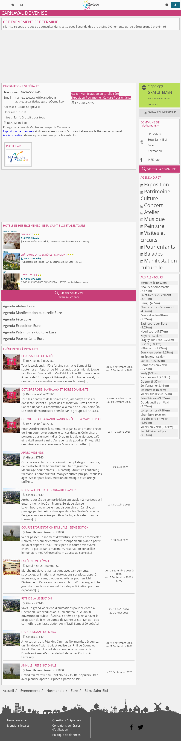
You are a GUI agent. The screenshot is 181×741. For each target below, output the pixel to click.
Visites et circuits (153, 236)
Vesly (144, 373)
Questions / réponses (66, 720)
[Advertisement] (90, 56)
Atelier (75, 94)
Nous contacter (17, 720)
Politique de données (66, 735)
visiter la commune (159, 169)
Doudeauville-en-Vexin (155, 402)
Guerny (145, 381)
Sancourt (147, 361)
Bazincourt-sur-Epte (154, 323)
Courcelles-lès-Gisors (155, 315)
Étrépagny (147, 357)
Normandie (155, 151)
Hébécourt (148, 348)
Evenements (30, 690)
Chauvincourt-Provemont (157, 307)
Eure (150, 145)
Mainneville (148, 390)
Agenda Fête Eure (17, 319)
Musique (154, 218)
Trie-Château (149, 398)
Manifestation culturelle (97, 94)
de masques (26, 131)
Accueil (8, 690)
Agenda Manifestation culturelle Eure (32, 312)
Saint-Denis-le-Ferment (156, 295)
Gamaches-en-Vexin (154, 365)
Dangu (145, 303)
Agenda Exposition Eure (22, 325)
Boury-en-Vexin (151, 352)
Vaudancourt (149, 377)
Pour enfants (122, 97)
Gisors (145, 344)
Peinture (154, 225)
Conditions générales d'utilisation (66, 727)
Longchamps (149, 410)
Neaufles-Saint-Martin (155, 287)
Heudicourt (148, 331)
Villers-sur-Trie (150, 394)
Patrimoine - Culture (100, 97)
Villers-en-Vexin (151, 427)
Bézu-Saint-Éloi (157, 140)
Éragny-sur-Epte (151, 340)
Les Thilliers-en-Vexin (154, 419)
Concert (153, 205)
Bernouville (148, 283)
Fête (116, 94)
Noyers (145, 336)
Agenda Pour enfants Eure (24, 338)
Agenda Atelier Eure (19, 306)
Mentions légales (18, 726)
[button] (159, 95)
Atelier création (13, 135)
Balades (153, 253)
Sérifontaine (149, 386)
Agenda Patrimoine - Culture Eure (29, 332)
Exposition (78, 97)
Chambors (147, 415)
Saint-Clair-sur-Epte (153, 431)
